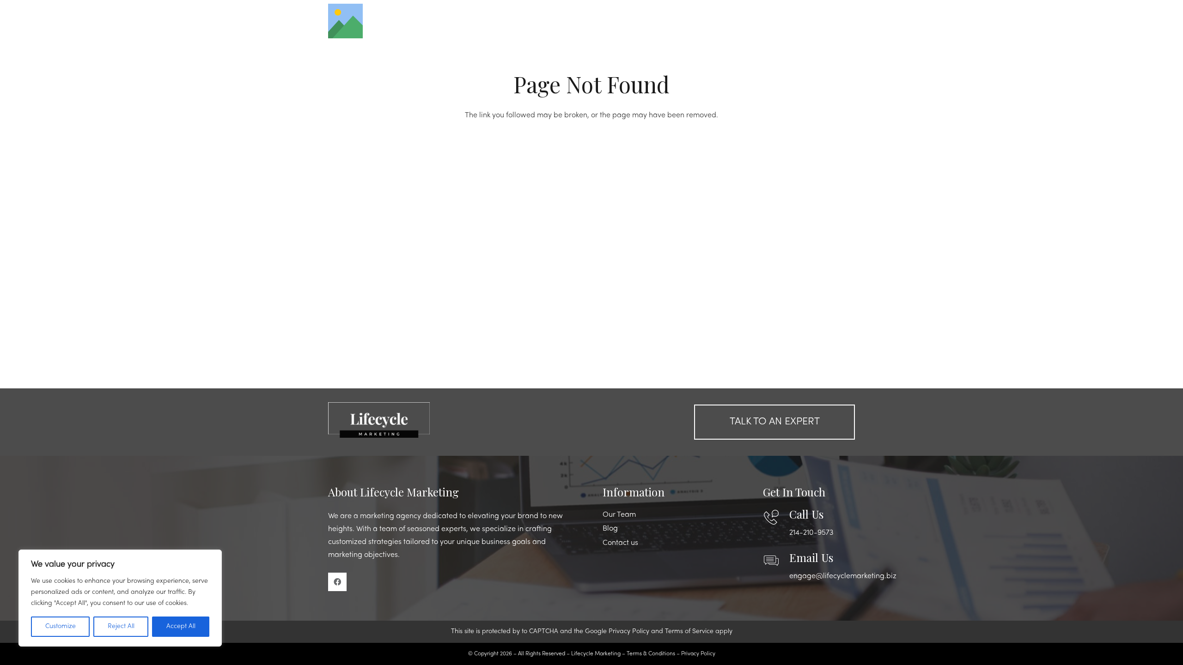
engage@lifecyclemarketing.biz (842, 576)
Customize (60, 626)
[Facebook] (337, 582)
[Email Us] (776, 560)
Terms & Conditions (651, 654)
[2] (408, 419)
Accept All (180, 626)
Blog (610, 528)
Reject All (121, 626)
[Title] (345, 21)
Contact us (620, 543)
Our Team (619, 515)
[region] (120, 598)
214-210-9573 (811, 533)
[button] (830, 20)
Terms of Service (689, 632)
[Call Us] (776, 517)
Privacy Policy (629, 632)
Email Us (811, 557)
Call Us (806, 514)
